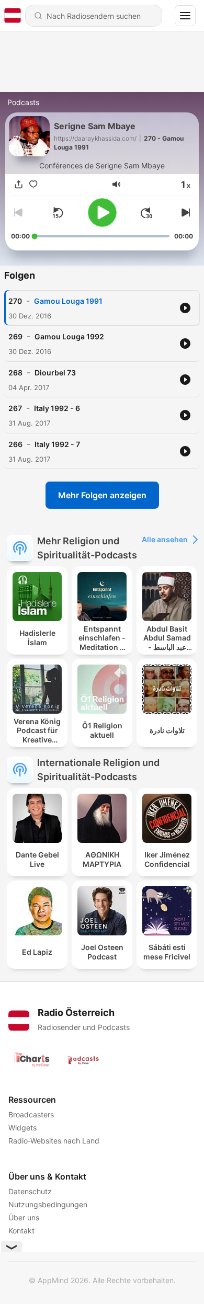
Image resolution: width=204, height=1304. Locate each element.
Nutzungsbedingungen (47, 1204)
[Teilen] (18, 184)
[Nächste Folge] (184, 212)
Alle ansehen (165, 539)
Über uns (23, 1217)
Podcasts (23, 102)
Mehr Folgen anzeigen (102, 495)
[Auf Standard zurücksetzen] (57, 212)
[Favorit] (33, 184)
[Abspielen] (102, 212)
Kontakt (21, 1230)
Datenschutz (30, 1191)
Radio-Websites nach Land (53, 1140)
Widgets (22, 1127)
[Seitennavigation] (185, 15)
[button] (116, 184)
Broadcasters (31, 1114)
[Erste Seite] (146, 212)
